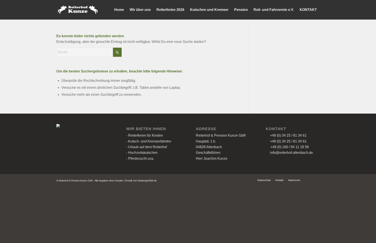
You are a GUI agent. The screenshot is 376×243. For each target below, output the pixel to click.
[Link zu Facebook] (310, 180)
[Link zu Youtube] (316, 180)
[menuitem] (119, 9)
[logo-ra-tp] (77, 9)
